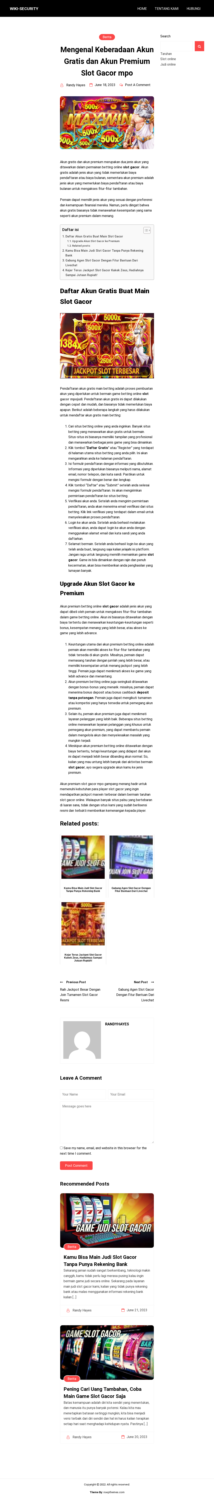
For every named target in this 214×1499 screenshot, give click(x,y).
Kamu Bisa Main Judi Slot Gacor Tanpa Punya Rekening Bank (104, 253)
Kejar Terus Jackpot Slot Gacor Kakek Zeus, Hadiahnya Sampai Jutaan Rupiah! (104, 273)
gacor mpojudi (71, 399)
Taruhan (166, 54)
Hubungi (194, 8)
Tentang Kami (167, 8)
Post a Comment (137, 85)
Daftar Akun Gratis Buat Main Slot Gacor (94, 236)
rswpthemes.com (114, 1492)
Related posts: (81, 245)
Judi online (168, 64)
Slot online (168, 59)
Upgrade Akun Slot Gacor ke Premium (96, 241)
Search (165, 36)
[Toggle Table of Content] (145, 230)
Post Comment (76, 1166)
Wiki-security (24, 8)
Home (142, 8)
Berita (107, 37)
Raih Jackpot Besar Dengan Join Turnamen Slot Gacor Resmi (80, 995)
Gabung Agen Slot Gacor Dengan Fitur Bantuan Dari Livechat (101, 263)
